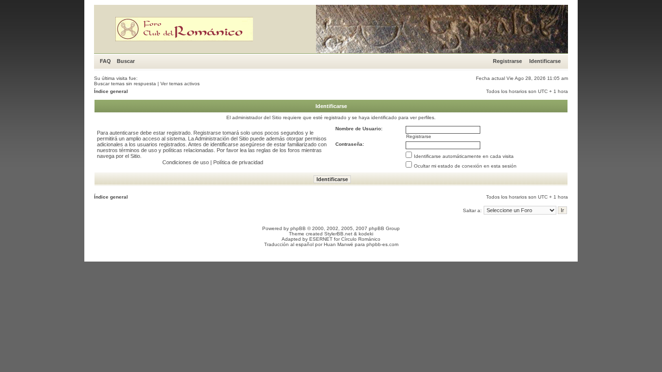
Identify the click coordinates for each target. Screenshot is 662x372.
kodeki (366, 233)
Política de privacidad (238, 162)
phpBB (298, 228)
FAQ (105, 61)
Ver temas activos (180, 83)
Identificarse (545, 61)
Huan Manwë (338, 244)
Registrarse (507, 61)
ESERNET (320, 239)
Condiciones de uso (185, 162)
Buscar (126, 61)
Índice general (111, 91)
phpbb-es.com (382, 244)
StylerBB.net (338, 233)
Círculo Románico (360, 239)
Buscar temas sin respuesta (125, 83)
